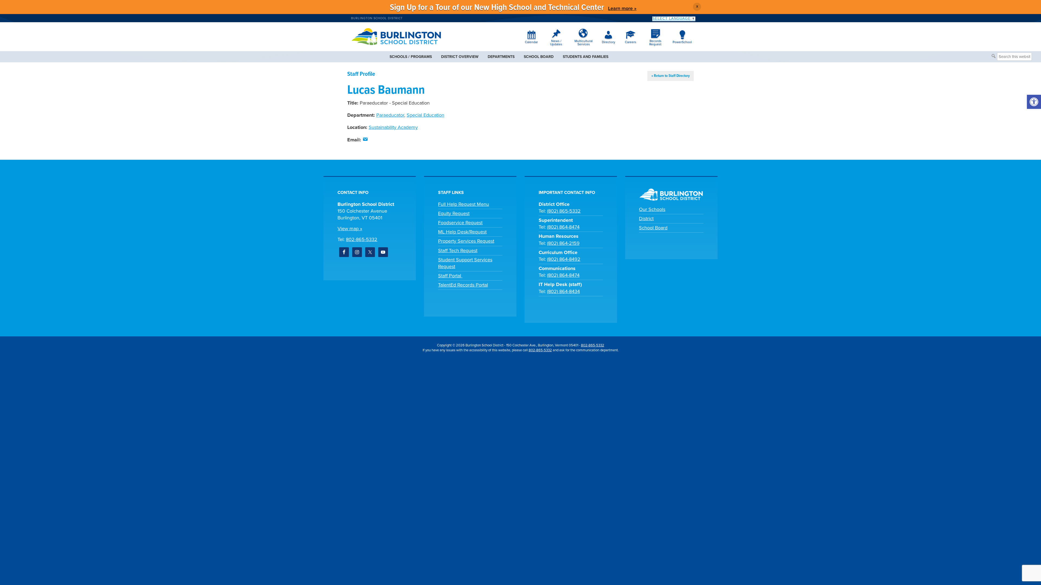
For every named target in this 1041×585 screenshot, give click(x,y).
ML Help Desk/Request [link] (462, 232)
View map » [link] (350, 229)
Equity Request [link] (454, 213)
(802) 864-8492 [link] (563, 259)
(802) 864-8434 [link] (563, 291)
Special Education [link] (425, 115)
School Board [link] (653, 228)
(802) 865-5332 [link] (564, 211)
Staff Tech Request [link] (457, 250)
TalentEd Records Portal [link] (463, 285)
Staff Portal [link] (450, 276)
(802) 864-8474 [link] (563, 227)
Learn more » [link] (622, 8)
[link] (1034, 102)
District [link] (646, 219)
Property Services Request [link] (466, 241)
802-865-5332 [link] (361, 239)
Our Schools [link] (652, 209)
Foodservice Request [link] (460, 223)
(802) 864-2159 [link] (563, 243)
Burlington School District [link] (377, 18)
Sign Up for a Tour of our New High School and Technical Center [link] (497, 7)
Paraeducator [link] (390, 115)
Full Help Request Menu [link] (463, 204)
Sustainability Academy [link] (393, 127)
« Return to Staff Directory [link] (670, 75)
